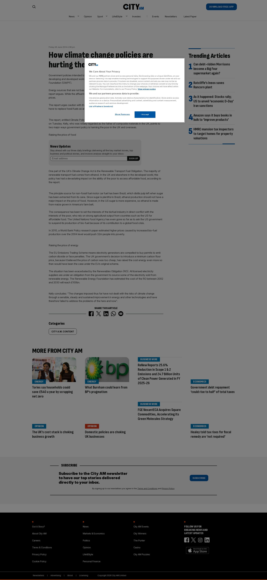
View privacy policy (147, 89)
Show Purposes (122, 114)
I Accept (145, 114)
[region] (134, 90)
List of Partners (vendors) (101, 106)
